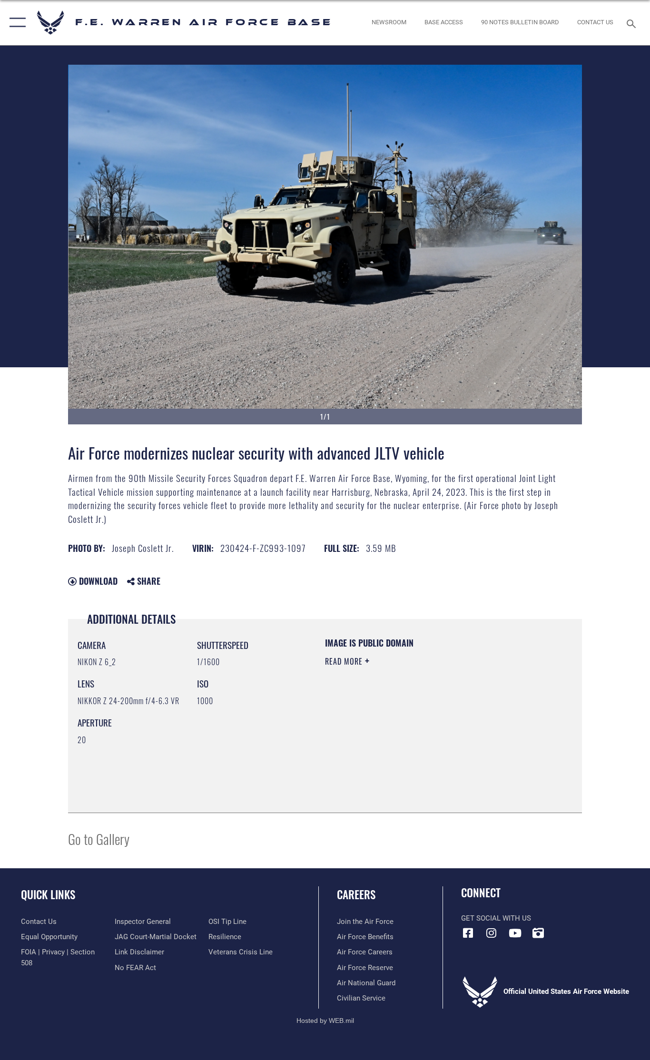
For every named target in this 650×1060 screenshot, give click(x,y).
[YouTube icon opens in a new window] (515, 933)
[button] (15, 22)
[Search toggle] (633, 22)
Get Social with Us (496, 918)
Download (97, 581)
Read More (345, 661)
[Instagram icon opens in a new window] (491, 933)
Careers (356, 894)
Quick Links (48, 894)
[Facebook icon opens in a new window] (468, 933)
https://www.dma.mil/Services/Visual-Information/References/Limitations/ (436, 735)
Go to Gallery (98, 838)
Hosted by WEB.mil (325, 1020)
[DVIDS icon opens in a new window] (538, 933)
